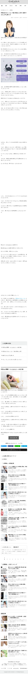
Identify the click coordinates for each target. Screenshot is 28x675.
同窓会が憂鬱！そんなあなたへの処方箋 (12, 347)
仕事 (25, 5)
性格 (16, 5)
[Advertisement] (14, 126)
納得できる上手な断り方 (8, 355)
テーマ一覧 (9, 668)
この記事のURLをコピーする (14, 449)
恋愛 (6, 5)
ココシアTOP (3, 668)
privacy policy (16, 668)
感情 (21, 5)
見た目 (11, 5)
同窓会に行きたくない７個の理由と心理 (12, 351)
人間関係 (4, 459)
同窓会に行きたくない (20, 298)
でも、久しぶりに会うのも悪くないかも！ (12, 359)
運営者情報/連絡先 (23, 668)
